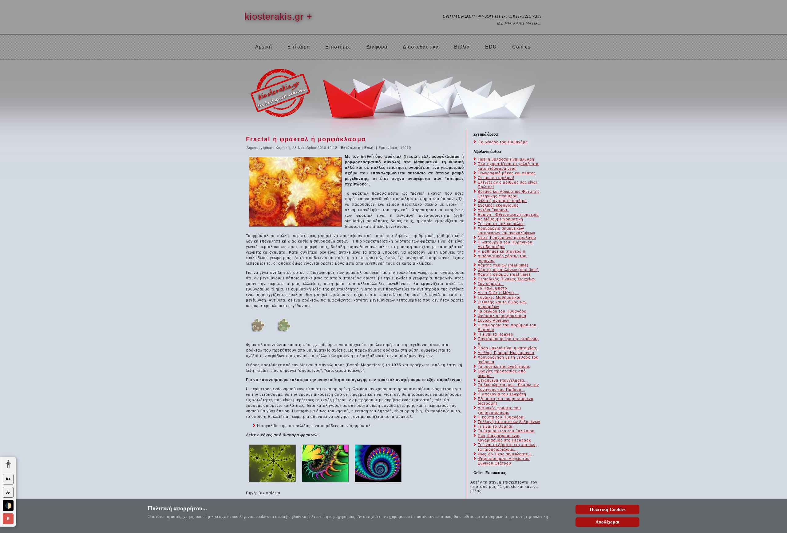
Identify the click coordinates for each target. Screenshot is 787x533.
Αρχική (263, 46)
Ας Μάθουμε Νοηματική (500, 219)
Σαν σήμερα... (491, 284)
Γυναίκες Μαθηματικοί (499, 297)
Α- (8, 492)
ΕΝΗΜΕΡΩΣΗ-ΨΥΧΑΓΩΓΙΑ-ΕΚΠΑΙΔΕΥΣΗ (492, 16)
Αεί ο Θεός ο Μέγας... (498, 293)
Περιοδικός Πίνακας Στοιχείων (507, 279)
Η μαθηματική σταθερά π (502, 251)
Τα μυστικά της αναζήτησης (504, 366)
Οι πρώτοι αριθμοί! (496, 178)
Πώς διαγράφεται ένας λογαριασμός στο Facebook (504, 438)
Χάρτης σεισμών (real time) (504, 274)
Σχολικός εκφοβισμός (498, 205)
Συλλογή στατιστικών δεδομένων (509, 422)
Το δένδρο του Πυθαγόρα (503, 142)
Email (370, 148)
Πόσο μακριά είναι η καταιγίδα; (507, 348)
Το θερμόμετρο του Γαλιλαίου (506, 431)
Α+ (8, 479)
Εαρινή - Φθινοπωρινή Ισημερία (508, 214)
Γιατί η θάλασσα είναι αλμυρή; (507, 159)
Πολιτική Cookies (608, 509)
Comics (521, 46)
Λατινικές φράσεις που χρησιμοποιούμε (499, 410)
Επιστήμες (338, 46)
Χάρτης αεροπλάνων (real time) (508, 270)
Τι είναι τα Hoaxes (495, 334)
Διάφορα (376, 46)
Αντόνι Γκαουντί (493, 210)
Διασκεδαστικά (421, 46)
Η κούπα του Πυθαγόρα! (501, 417)
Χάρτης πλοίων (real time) (503, 265)
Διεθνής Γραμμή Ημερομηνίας (506, 353)
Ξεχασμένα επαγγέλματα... (503, 380)
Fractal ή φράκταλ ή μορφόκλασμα (306, 139)
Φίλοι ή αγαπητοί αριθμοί (502, 201)
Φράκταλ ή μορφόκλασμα (502, 316)
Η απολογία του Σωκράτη (502, 394)
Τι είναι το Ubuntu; (496, 426)
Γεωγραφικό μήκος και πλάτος (507, 173)
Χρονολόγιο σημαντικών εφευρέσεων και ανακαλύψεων (506, 230)
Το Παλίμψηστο (492, 288)
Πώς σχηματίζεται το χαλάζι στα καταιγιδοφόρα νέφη (508, 166)
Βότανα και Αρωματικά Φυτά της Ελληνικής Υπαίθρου (509, 193)
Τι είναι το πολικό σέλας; (501, 224)
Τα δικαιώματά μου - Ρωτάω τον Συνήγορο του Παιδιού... (508, 387)
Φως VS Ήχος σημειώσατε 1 (505, 454)
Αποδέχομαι (607, 521)
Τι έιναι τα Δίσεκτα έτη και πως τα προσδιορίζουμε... (507, 447)
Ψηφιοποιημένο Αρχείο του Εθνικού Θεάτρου (504, 461)
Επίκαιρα (298, 46)
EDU (491, 46)
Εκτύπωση (351, 148)
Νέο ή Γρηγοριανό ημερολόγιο (507, 237)
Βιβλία (462, 46)
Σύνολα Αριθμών (493, 320)
